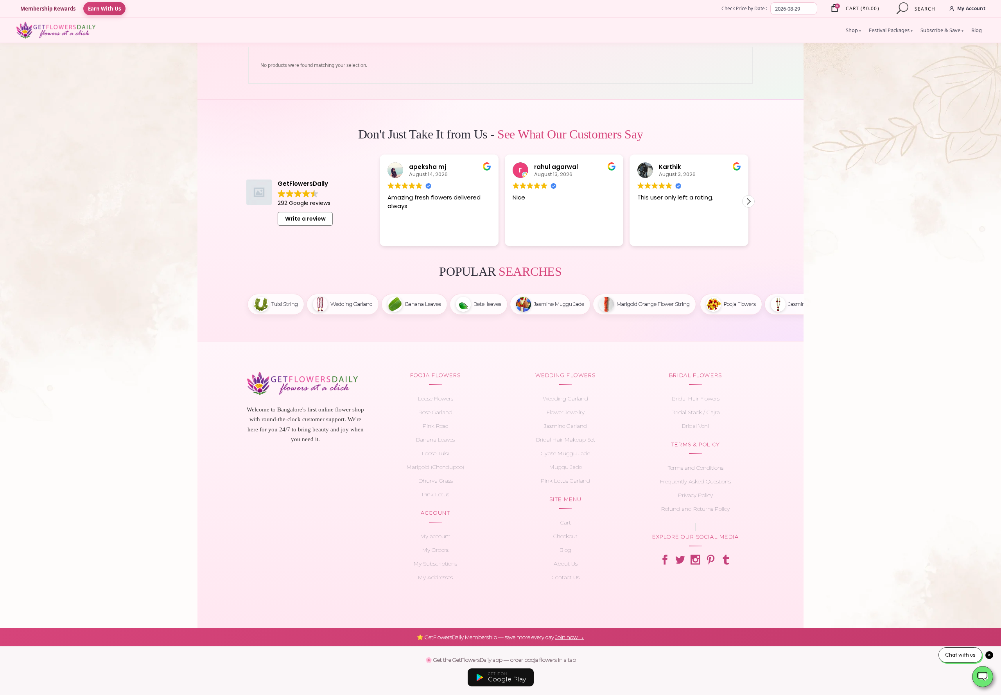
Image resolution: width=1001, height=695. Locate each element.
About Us (566, 563)
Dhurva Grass (435, 480)
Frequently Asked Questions (695, 481)
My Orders (435, 549)
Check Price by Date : (744, 8)
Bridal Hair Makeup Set (565, 439)
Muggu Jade (565, 467)
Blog (976, 30)
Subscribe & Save (941, 30)
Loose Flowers (435, 398)
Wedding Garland (565, 398)
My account (435, 536)
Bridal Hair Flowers (695, 398)
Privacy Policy (695, 495)
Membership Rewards (47, 8)
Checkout (565, 536)
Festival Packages (891, 30)
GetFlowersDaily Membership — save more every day (500, 637)
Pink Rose (435, 425)
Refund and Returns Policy (695, 508)
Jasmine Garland (565, 425)
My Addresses (435, 577)
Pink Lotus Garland (565, 480)
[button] (748, 201)
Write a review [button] (305, 219)
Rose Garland (435, 412)
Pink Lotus (435, 494)
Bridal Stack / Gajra (695, 412)
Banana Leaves (435, 439)
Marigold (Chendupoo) (435, 467)
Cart (565, 522)
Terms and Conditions (695, 467)
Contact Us (565, 577)
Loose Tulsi (435, 453)
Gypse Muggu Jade (565, 453)
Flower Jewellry (566, 412)
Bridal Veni (695, 425)
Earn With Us (104, 8)
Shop (853, 30)
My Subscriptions (435, 563)
